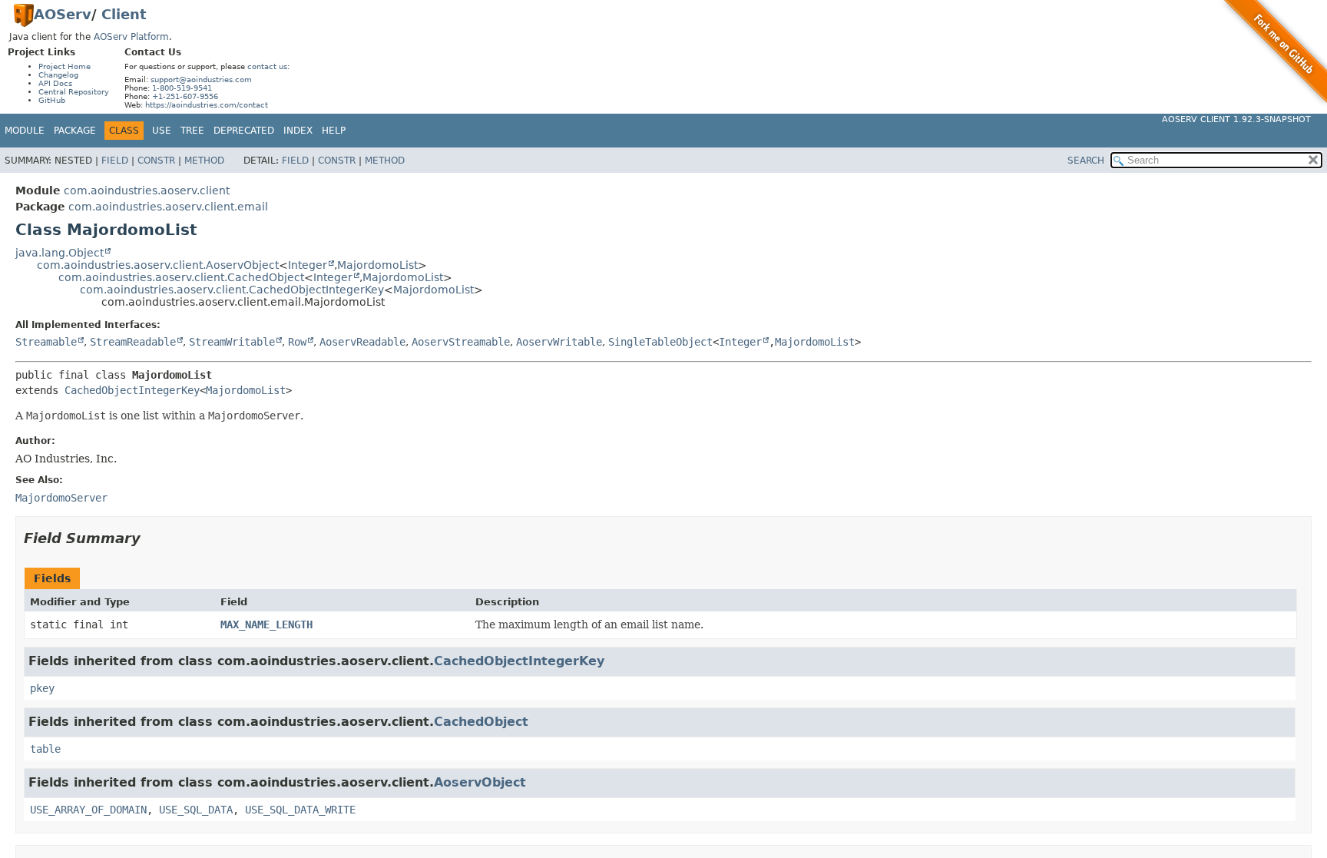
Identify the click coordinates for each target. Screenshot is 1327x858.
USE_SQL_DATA (196, 809)
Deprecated (243, 130)
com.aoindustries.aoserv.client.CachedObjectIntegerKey (232, 289)
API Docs (55, 83)
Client (124, 14)
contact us (267, 66)
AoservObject (480, 782)
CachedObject (481, 721)
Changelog (58, 75)
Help (334, 130)
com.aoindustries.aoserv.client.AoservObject (158, 265)
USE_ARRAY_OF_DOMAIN (88, 809)
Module (25, 130)
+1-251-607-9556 (185, 96)
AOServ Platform (131, 36)
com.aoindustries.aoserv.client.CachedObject (181, 277)
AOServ (62, 14)
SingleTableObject (660, 342)
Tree (192, 130)
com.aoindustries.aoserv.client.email (168, 206)
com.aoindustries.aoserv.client (147, 190)
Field (114, 160)
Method (204, 160)
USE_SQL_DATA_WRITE (300, 809)
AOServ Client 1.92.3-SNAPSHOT (1236, 119)
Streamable (46, 342)
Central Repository (73, 92)
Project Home (64, 66)
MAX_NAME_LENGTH (266, 624)
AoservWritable (559, 342)
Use (161, 130)
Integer (307, 265)
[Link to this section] (151, 538)
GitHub (51, 100)
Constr (156, 160)
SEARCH (1085, 160)
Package (75, 130)
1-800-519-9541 (182, 88)
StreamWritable (232, 342)
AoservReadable (362, 342)
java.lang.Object (59, 253)
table (45, 749)
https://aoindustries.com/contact (206, 105)
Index (298, 130)
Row (297, 342)
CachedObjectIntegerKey (132, 390)
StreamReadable (133, 342)
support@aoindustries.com (201, 79)
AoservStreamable (461, 342)
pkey (42, 688)
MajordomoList (377, 265)
